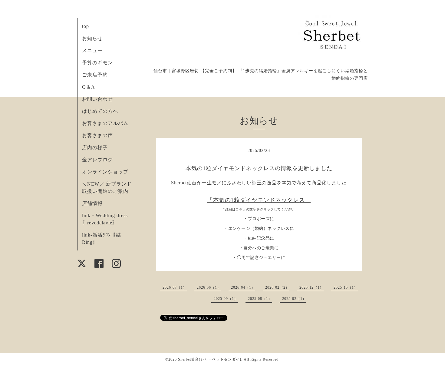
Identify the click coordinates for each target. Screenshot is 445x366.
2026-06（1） (209, 287)
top (85, 26)
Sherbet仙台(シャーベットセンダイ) (209, 359)
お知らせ (92, 38)
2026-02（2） (277, 287)
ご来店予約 (95, 74)
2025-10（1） (346, 287)
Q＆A (88, 86)
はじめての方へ (100, 111)
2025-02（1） (294, 299)
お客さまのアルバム (105, 123)
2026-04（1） (243, 287)
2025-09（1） (226, 299)
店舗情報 (92, 203)
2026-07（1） (175, 287)
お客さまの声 (97, 135)
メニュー (92, 50)
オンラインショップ (105, 171)
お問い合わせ (97, 99)
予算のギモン (97, 62)
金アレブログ (97, 159)
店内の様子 (95, 147)
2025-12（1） (311, 287)
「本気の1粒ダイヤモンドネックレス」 (259, 200)
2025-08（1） (260, 299)
